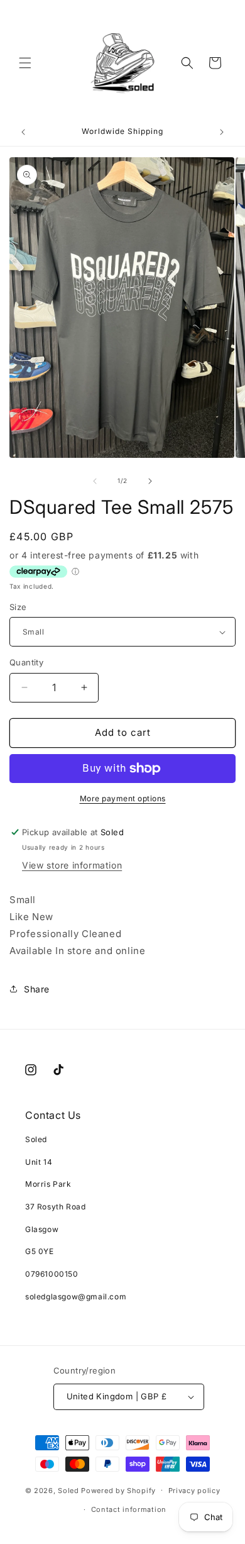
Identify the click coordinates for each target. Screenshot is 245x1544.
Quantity (26, 662)
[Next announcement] (222, 132)
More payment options (123, 798)
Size (18, 607)
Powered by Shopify (118, 1490)
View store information (72, 865)
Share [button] (37, 989)
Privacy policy (194, 1490)
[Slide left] (95, 481)
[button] (25, 63)
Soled (68, 1490)
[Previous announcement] (23, 132)
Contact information (128, 1509)
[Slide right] (150, 481)
